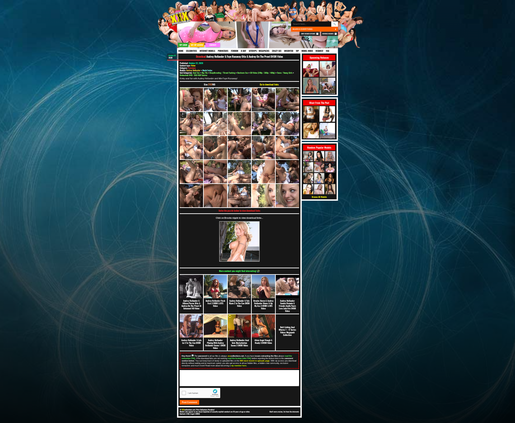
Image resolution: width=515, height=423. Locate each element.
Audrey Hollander (193, 70)
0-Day (243, 50)
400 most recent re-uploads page (255, 361)
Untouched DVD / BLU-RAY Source (193, 75)
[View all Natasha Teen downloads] (319, 189)
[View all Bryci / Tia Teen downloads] (308, 189)
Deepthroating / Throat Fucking (223, 72)
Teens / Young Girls (285, 72)
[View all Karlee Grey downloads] (308, 167)
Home (180, 50)
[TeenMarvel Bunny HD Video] (311, 131)
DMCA (198, 413)
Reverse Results (328, 34)
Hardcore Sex (243, 72)
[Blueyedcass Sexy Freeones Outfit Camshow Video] (311, 114)
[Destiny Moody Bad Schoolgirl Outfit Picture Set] (327, 114)
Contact (182, 413)
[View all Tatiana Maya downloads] (319, 167)
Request (319, 50)
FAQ (327, 50)
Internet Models (207, 50)
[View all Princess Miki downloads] (308, 156)
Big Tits (205, 72)
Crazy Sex (276, 50)
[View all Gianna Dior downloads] (330, 178)
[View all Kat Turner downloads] (319, 178)
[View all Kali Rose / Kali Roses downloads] (308, 178)
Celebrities (191, 50)
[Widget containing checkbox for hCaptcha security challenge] (200, 393)
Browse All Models (319, 196)
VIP (297, 50)
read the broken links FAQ (239, 358)
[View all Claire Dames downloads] (330, 167)
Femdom (234, 50)
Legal (192, 413)
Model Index (307, 50)
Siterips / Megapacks (259, 50)
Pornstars (223, 50)
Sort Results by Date (308, 34)
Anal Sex (196, 72)
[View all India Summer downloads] (330, 189)
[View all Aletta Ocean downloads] (319, 156)
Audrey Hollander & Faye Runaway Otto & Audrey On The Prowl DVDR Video (244, 56)
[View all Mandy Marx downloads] (330, 156)
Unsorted (288, 50)
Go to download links (269, 84)
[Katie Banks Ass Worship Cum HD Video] (327, 131)
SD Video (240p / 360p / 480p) (263, 72)
